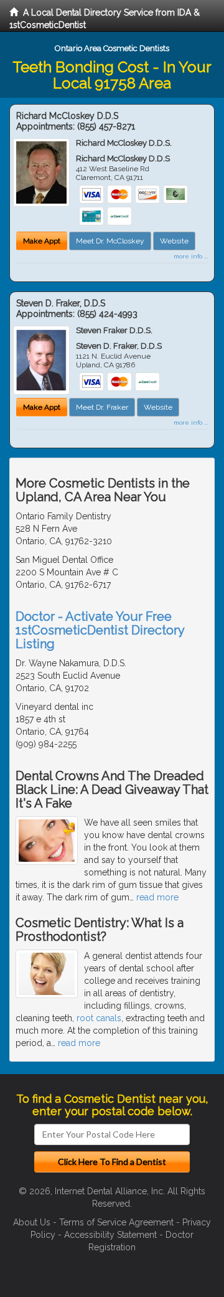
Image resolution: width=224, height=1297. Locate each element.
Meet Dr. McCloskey (110, 241)
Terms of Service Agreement (116, 1222)
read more (157, 897)
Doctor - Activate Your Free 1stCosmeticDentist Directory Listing (100, 630)
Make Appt (41, 241)
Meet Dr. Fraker (102, 407)
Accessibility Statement (110, 1235)
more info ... (191, 256)
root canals (99, 1018)
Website (174, 241)
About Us (31, 1222)
